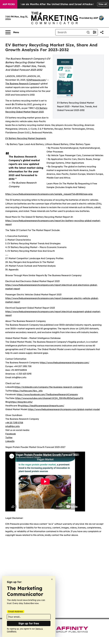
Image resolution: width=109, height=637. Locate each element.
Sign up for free (28, 623)
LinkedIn (9, 441)
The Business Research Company (22, 83)
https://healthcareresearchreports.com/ (43, 405)
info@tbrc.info (12, 426)
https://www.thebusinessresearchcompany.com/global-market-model (64, 409)
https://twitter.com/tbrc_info (28, 390)
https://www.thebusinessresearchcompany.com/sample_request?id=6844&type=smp (49, 194)
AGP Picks (9, 4)
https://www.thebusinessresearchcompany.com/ (64, 362)
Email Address (15, 611)
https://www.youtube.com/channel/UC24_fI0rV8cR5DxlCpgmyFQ (49, 398)
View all (102, 4)
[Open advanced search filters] (94, 32)
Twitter (8, 437)
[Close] (52, 579)
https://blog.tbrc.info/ (22, 402)
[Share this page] (102, 32)
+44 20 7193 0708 (14, 422)
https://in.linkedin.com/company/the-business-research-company (49, 387)
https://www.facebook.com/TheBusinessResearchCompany (47, 394)
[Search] (88, 32)
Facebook (10, 433)
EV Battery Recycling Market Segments (25, 138)
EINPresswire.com (36, 80)
